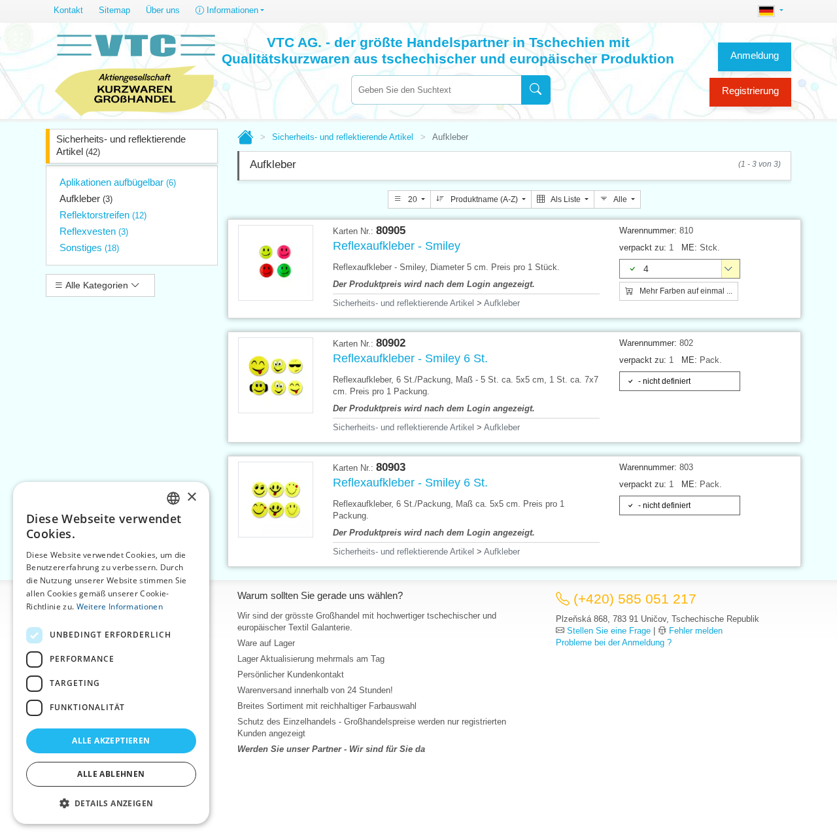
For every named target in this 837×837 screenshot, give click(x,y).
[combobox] (436, 90)
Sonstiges (89, 247)
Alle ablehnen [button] (111, 773)
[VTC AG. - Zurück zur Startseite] (135, 73)
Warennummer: (648, 230)
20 (412, 199)
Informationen (231, 10)
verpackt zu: (642, 247)
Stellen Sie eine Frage (609, 631)
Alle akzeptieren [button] (111, 740)
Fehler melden (696, 631)
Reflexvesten (94, 231)
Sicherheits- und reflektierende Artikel (121, 145)
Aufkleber (86, 198)
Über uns (163, 10)
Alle (620, 199)
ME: (689, 247)
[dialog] (111, 653)
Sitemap (114, 10)
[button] (111, 803)
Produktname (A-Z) (484, 199)
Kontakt (68, 10)
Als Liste (566, 199)
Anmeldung (754, 55)
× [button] (191, 497)
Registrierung (750, 90)
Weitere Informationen (120, 606)
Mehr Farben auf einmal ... (685, 291)
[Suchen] (536, 90)
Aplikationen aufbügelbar (118, 182)
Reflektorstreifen (103, 214)
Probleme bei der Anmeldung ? (614, 642)
